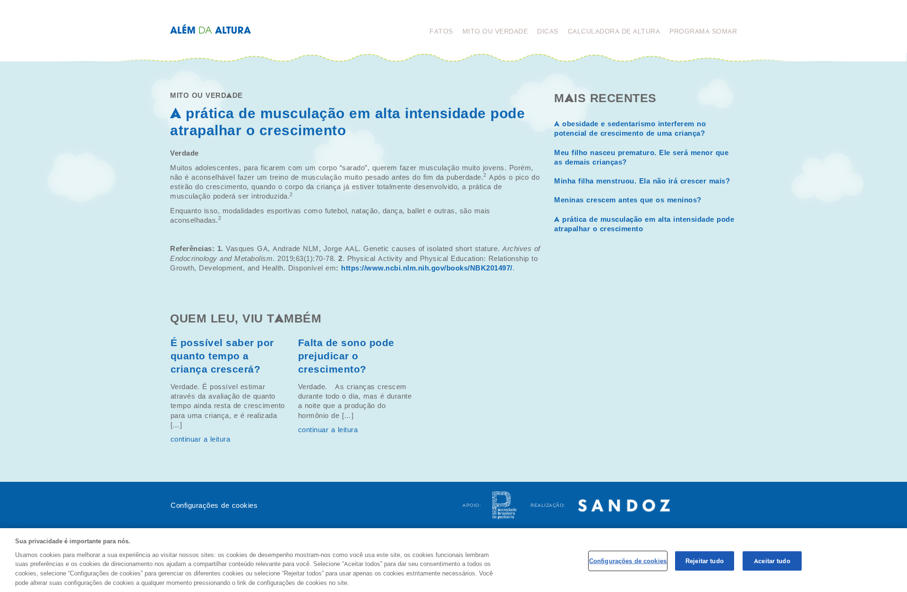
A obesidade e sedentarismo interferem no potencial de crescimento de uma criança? (630, 129)
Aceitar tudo (772, 560)
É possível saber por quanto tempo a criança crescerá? (222, 356)
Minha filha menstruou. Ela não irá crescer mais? (642, 181)
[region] (453, 560)
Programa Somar (703, 31)
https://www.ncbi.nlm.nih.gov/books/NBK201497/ (427, 268)
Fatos (441, 31)
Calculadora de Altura (614, 31)
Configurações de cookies (214, 505)
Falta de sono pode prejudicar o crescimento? (346, 356)
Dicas (547, 31)
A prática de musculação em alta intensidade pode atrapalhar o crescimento (644, 224)
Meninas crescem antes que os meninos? (628, 200)
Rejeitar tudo (704, 560)
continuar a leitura (201, 439)
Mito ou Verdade (495, 31)
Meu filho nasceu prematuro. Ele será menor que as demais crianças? (641, 157)
